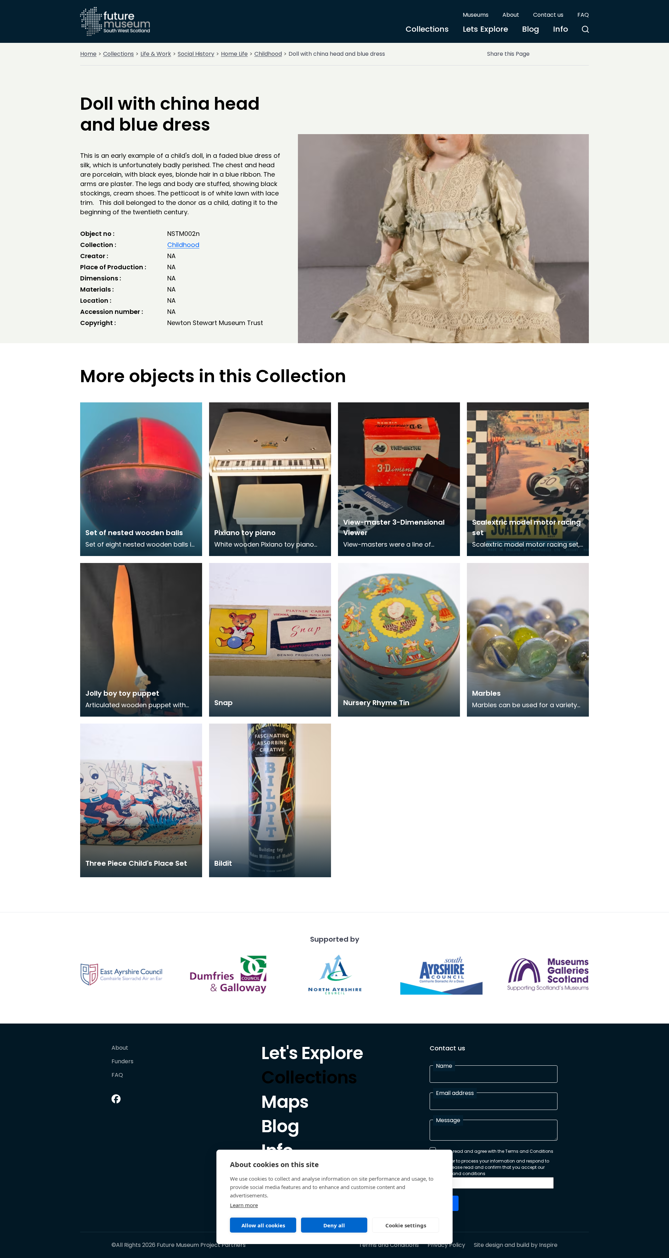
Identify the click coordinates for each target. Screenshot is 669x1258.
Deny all (334, 1225)
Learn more (244, 1205)
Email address (455, 1093)
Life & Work (155, 54)
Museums (476, 15)
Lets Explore (485, 29)
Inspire (548, 1245)
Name (444, 1066)
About (510, 15)
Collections (427, 29)
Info (560, 29)
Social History (196, 54)
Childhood (268, 54)
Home (88, 54)
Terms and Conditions (389, 1245)
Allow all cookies (263, 1225)
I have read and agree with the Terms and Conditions (496, 1151)
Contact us (548, 15)
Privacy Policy (446, 1245)
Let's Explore (312, 1054)
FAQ (583, 15)
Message (448, 1120)
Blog (530, 29)
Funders (122, 1061)
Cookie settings (405, 1225)
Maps (284, 1103)
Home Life (234, 54)
